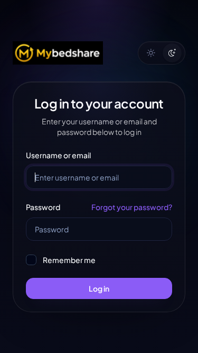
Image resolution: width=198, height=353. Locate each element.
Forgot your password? (131, 207)
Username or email (58, 155)
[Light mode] (151, 52)
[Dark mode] (172, 52)
